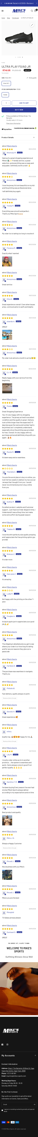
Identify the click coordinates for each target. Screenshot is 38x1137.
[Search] (32, 11)
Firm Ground (15, 18)
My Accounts (8, 1055)
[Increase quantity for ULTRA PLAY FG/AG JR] (9, 103)
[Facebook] (4, 1044)
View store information (13, 123)
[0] (35, 11)
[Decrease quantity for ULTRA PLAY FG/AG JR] (3, 103)
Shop (8, 18)
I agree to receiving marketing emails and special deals (19, 1110)
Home (3, 18)
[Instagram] (9, 1044)
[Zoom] (32, 25)
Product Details (8, 137)
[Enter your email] (34, 1104)
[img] (7, 149)
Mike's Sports (12, 146)
